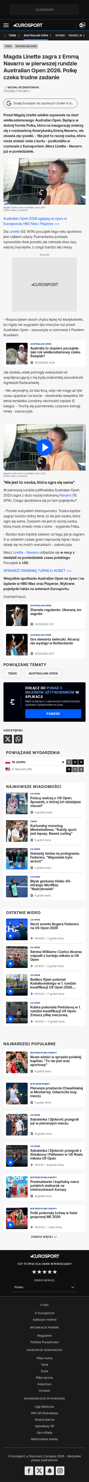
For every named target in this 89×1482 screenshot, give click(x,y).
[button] (6, 25)
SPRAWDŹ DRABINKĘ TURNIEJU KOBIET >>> (37, 571)
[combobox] (44, 1287)
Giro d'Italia (44, 1432)
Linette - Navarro (26, 552)
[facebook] (29, 1470)
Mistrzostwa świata (44, 1439)
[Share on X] (7, 739)
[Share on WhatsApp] (18, 739)
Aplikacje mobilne (45, 1319)
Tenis (8, 46)
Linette (14, 231)
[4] (49, 1271)
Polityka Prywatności (44, 1342)
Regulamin (44, 1335)
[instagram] (60, 1470)
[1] (34, 1271)
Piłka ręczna (44, 1377)
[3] (44, 1271)
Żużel (44, 1371)
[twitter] (39, 1470)
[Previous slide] (5, 35)
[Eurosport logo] (27, 25)
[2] (39, 1271)
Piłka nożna (44, 1358)
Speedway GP (44, 1426)
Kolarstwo (44, 1384)
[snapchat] (49, 1470)
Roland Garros (44, 1419)
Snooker (44, 1390)
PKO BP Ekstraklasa (44, 1413)
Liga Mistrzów (44, 1406)
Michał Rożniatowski (23, 87)
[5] (54, 1271)
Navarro (65, 495)
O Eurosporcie (44, 1313)
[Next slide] (84, 35)
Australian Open (26, 46)
